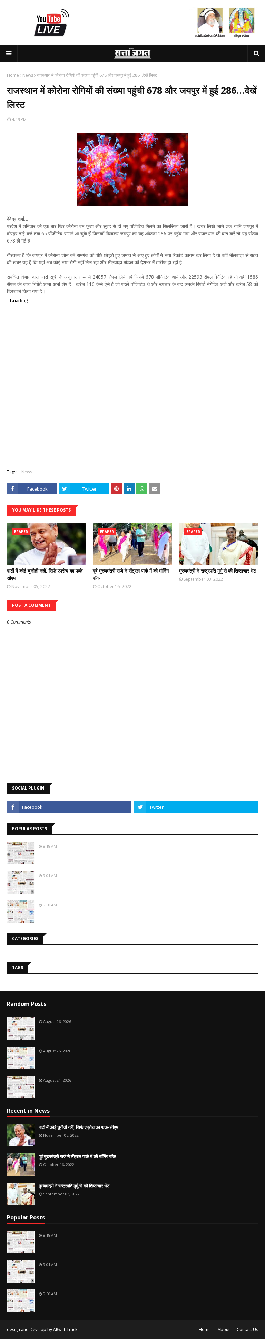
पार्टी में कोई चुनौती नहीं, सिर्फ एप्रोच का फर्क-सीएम (46, 574)
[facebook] (69, 807)
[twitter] (196, 807)
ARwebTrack (65, 1329)
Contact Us (247, 1329)
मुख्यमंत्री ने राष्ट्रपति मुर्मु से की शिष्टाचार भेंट (217, 570)
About (224, 1329)
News (27, 75)
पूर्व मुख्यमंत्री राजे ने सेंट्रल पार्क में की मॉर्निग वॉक (131, 574)
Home (13, 75)
